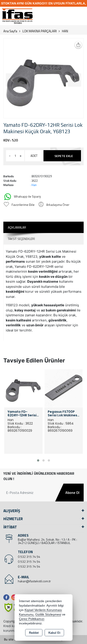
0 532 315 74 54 (29, 556)
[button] (38, 460)
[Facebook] (7, 597)
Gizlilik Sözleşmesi (48, 614)
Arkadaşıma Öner (57, 204)
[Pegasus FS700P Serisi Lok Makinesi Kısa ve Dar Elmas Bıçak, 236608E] (63, 388)
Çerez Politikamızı (31, 619)
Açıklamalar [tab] (17, 227)
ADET (34, 155)
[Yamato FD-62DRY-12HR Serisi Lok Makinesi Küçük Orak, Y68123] (43, 78)
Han (34, 185)
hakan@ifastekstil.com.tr (34, 581)
